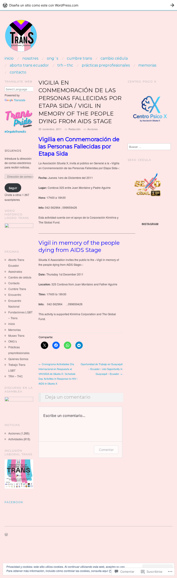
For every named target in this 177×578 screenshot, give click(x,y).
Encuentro (14, 295)
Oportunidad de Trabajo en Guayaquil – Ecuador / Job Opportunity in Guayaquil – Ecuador (101, 369)
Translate (19, 100)
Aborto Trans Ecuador (29, 65)
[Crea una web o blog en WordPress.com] (6, 535)
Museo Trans (16, 335)
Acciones (92, 129)
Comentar (106, 450)
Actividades (15, 439)
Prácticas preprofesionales (106, 65)
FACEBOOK (14, 502)
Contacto (18, 72)
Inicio (9, 58)
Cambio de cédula (19, 277)
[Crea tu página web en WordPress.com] (88, 5)
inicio (11, 324)
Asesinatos (15, 271)
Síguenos (13, 150)
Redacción (74, 129)
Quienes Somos (18, 359)
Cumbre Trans (79, 58)
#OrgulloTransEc (15, 131)
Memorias (147, 65)
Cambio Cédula (114, 58)
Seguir (13, 188)
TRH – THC (65, 65)
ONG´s (52, 58)
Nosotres (30, 58)
